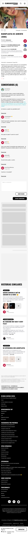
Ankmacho (8, 40)
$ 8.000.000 (13, 49)
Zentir (2, 400)
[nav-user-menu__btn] (24, 3)
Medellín (3, 413)
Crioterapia (3, 450)
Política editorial (20, 525)
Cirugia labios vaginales (6, 458)
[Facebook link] (14, 502)
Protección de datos (7, 523)
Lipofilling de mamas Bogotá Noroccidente (9, 436)
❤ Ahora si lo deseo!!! (5, 465)
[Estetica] (11, 4)
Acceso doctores (4, 489)
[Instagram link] (9, 502)
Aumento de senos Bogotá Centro (8, 442)
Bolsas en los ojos (4, 454)
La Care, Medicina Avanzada (7, 402)
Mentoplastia (3, 456)
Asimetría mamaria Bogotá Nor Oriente (8, 430)
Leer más (9, 301)
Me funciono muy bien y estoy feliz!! (13, 323)
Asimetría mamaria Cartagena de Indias (9, 440)
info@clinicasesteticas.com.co (20, 520)
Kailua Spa (3, 404)
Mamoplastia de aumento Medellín (8, 426)
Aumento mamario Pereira (6, 438)
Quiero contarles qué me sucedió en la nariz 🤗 (11, 294)
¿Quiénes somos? (4, 480)
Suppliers (3, 495)
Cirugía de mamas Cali (5, 428)
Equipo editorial (4, 482)
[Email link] (18, 501)
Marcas (2, 493)
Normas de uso (16, 523)
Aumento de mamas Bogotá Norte (8, 424)
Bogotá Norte (3, 411)
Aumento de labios (5, 452)
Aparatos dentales (4, 448)
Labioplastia (6, 345)
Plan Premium (4, 491)
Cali (2, 415)
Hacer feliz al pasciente (6, 470)
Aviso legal (13, 525)
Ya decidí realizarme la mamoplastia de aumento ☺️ (11, 474)
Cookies (21, 523)
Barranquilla (3, 419)
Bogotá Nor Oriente (5, 417)
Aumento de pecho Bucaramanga (8, 434)
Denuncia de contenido (5, 484)
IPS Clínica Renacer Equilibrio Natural (8, 398)
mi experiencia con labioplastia (14, 348)
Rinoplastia (6, 290)
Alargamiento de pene (8, 319)
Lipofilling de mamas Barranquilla (7, 432)
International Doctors (5, 497)
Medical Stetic (4, 406)
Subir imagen (21, 194)
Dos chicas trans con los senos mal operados (10, 463)
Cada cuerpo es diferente (6, 472)
